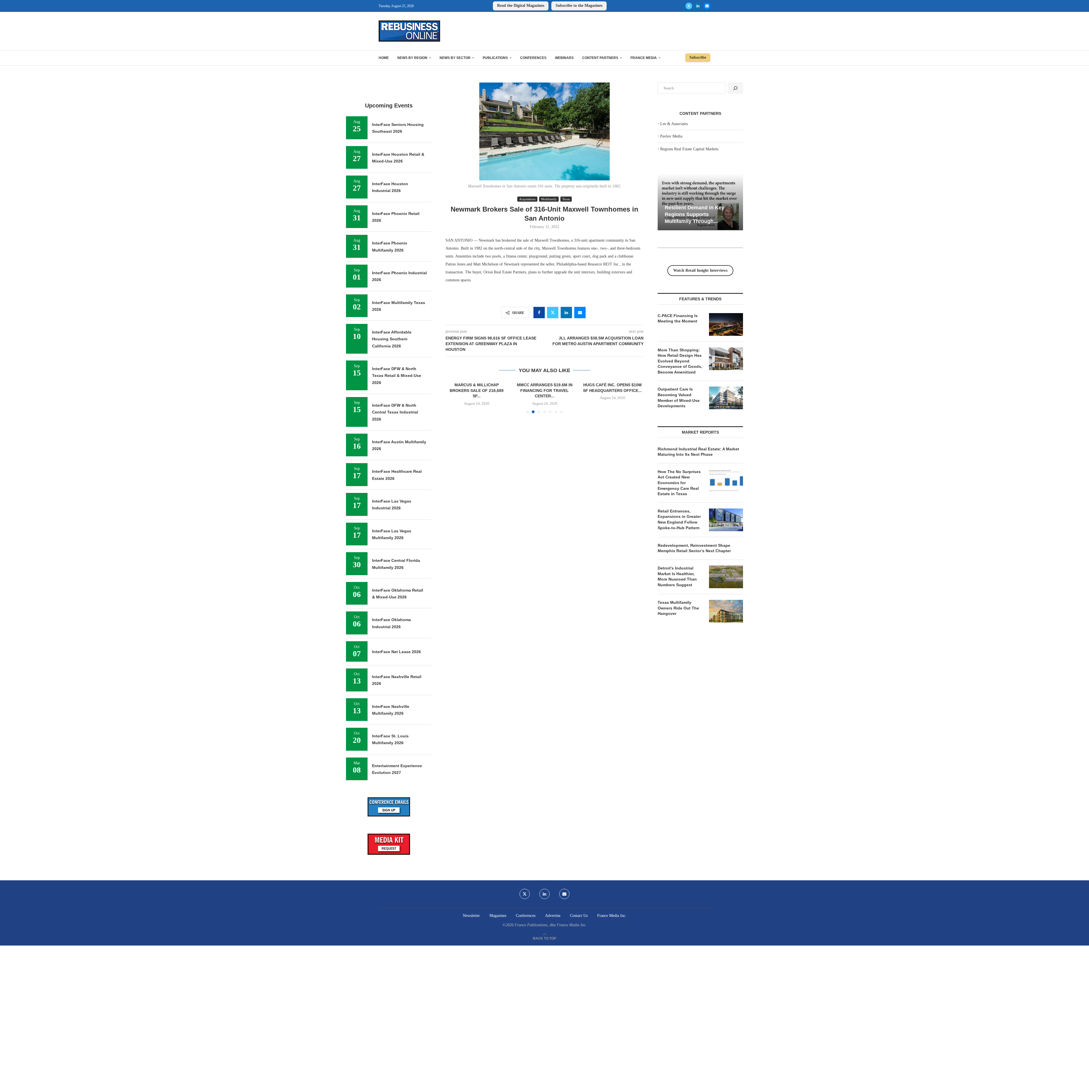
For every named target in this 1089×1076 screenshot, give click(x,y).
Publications (495, 58)
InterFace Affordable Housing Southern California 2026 (391, 339)
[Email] (707, 6)
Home (384, 58)
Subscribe (697, 57)
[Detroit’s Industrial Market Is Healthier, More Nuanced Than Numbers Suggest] (726, 577)
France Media (643, 58)
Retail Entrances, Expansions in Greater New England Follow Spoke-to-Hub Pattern (679, 519)
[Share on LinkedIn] (566, 312)
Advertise (552, 915)
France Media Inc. (611, 915)
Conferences (533, 58)
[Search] (735, 88)
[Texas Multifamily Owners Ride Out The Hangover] (726, 611)
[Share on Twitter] (552, 312)
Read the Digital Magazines (520, 5)
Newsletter (471, 915)
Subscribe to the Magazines (579, 5)
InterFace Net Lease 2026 (396, 651)
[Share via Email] (580, 312)
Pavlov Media (671, 136)
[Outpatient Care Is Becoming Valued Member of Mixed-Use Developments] (726, 398)
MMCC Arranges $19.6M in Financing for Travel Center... (544, 390)
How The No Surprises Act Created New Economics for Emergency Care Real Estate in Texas (679, 482)
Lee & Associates (674, 124)
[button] (453, 397)
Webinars (564, 58)
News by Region (412, 58)
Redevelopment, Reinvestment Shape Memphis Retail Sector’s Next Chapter (694, 548)
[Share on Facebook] (539, 312)
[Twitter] (688, 6)
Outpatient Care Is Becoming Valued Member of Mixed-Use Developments (679, 397)
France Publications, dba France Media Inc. (551, 925)
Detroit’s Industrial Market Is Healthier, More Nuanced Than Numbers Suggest (677, 576)
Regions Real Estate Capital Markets (689, 149)
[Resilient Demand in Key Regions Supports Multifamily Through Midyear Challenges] (700, 202)
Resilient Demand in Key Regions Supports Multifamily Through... (694, 214)
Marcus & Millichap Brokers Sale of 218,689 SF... (477, 390)
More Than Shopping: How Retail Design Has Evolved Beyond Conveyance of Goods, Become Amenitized (680, 361)
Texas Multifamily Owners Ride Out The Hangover (678, 608)
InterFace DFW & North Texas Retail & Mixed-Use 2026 (396, 375)
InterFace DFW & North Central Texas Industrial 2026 (395, 412)
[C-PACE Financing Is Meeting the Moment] (726, 324)
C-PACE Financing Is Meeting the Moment (678, 318)
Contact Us (579, 915)
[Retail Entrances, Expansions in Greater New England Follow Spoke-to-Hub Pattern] (726, 520)
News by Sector (455, 58)
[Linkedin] (698, 6)
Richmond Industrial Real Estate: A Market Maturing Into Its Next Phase (698, 452)
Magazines (497, 915)
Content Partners (600, 58)
